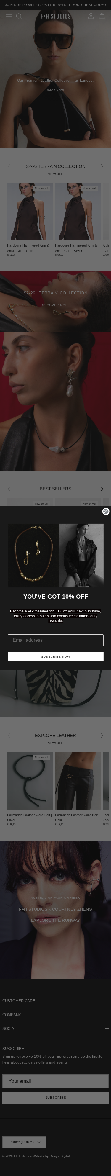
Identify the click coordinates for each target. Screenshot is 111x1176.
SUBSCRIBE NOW (55, 656)
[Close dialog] (106, 511)
